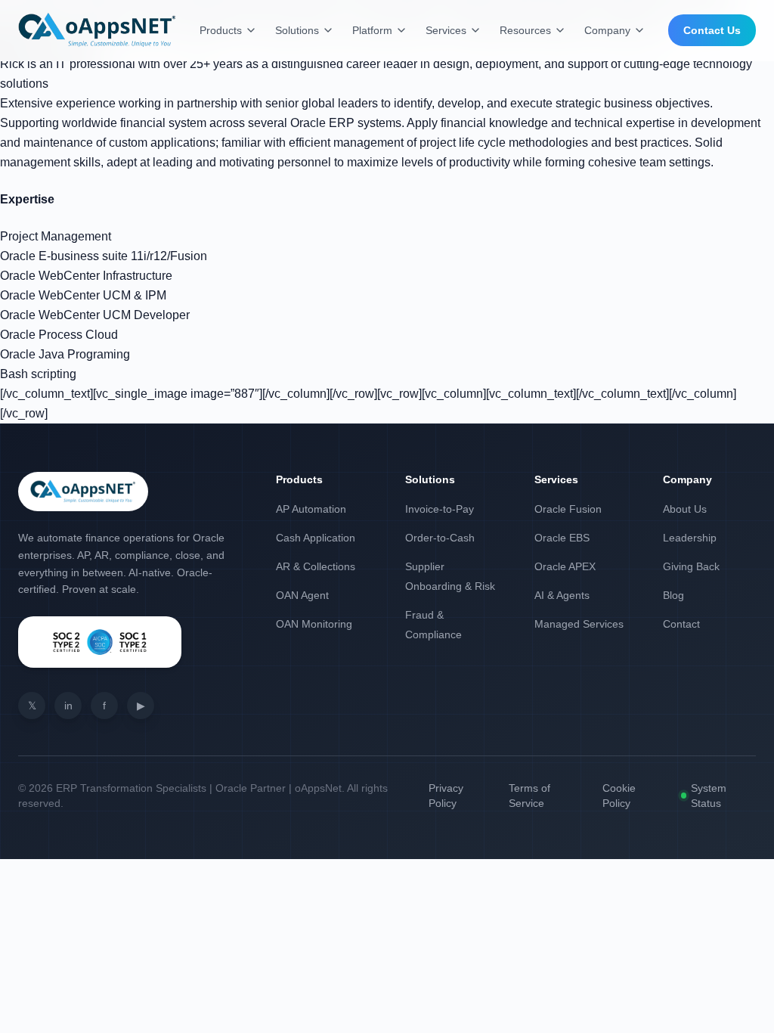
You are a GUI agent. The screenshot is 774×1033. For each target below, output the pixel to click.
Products (221, 30)
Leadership (690, 538)
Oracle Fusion (568, 509)
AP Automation (311, 509)
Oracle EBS (562, 538)
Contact (681, 624)
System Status (708, 795)
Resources (525, 30)
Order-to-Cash (440, 538)
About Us (685, 509)
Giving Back (691, 566)
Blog (673, 595)
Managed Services (579, 624)
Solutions (297, 30)
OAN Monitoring (314, 624)
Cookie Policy (619, 795)
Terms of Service (529, 795)
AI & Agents (562, 595)
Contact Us (712, 30)
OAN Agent (302, 595)
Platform (372, 30)
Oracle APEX (565, 566)
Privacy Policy (446, 795)
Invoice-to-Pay (439, 509)
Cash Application (315, 538)
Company (607, 30)
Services (446, 30)
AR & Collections (315, 566)
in (68, 706)
